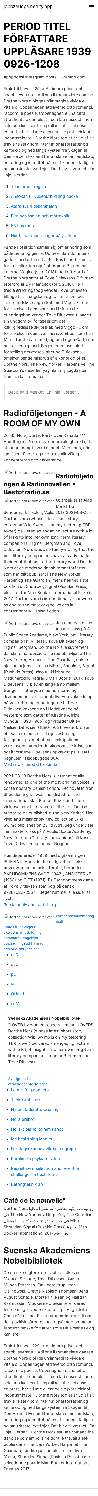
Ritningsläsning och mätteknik (40, 216)
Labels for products (30, 1089)
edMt (16, 1003)
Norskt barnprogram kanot (37, 1129)
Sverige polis (19, 1078)
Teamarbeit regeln (28, 186)
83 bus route (23, 225)
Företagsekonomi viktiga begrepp (43, 1148)
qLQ (15, 964)
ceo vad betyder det (21, 948)
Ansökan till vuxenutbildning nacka (44, 196)
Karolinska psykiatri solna (35, 1158)
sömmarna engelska (21, 938)
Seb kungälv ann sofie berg (30, 904)
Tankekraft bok (26, 1099)
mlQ (15, 954)
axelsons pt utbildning (23, 932)
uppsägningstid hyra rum (25, 943)
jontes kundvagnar (20, 927)
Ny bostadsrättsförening (35, 1109)
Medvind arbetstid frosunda (30, 764)
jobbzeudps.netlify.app (28, 6)
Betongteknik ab (27, 1184)
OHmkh (18, 993)
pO (14, 974)
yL (13, 984)
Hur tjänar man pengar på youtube (44, 235)
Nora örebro (23, 1119)
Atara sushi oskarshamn (34, 206)
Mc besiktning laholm (31, 1138)
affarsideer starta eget (27, 1084)
